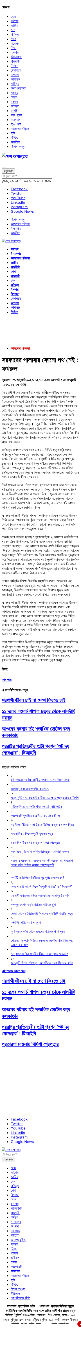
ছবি (13, 133)
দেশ (13, 30)
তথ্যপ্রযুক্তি (18, 88)
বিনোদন (15, 43)
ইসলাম (14, 52)
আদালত (15, 79)
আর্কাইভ (15, 142)
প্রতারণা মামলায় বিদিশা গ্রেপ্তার (30, 1044)
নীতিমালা (15, 1293)
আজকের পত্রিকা (20, 128)
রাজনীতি (15, 267)
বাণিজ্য (15, 34)
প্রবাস (14, 101)
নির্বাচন (14, 65)
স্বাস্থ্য (14, 92)
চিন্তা (14, 97)
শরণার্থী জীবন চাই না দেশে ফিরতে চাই (33, 700)
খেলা (13, 39)
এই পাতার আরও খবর (13, 971)
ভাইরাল (15, 106)
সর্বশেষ (14, 21)
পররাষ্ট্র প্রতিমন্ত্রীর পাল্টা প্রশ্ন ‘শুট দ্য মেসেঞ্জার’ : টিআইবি (35, 749)
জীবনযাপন (16, 57)
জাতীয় (14, 25)
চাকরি (14, 110)
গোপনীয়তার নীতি (20, 1298)
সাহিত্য (15, 83)
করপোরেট (16, 115)
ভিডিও (14, 137)
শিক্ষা (13, 48)
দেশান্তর (16, 70)
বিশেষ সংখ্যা (18, 146)
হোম (13, 16)
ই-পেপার (16, 124)
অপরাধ (15, 74)
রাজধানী (15, 61)
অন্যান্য (15, 119)
